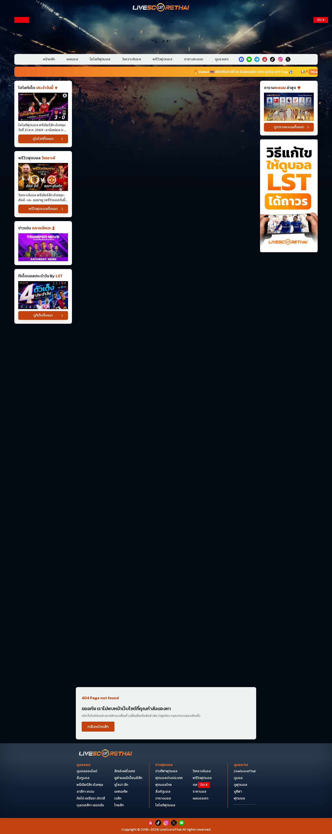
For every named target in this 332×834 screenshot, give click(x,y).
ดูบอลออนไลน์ (87, 771)
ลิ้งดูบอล (83, 777)
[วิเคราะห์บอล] (43, 295)
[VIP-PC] (166, 34)
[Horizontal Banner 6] (166, 288)
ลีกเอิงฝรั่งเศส (124, 771)
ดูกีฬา (238, 791)
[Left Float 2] (21, 97)
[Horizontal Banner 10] (166, 439)
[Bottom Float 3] (166, 806)
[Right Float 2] (321, 97)
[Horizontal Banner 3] (166, 174)
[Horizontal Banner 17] (166, 666)
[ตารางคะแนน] (289, 107)
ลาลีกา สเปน (85, 791)
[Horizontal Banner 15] (166, 590)
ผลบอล (72, 59)
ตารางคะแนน (193, 59)
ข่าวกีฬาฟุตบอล (166, 771)
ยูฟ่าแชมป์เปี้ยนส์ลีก (128, 777)
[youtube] (265, 59)
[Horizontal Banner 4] (166, 212)
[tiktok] (272, 59)
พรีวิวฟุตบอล (162, 59)
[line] (249, 59)
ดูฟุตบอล (240, 784)
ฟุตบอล (239, 798)
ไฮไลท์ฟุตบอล (100, 59)
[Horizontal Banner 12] (166, 477)
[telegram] (257, 59)
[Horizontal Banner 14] (166, 552)
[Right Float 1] (321, 48)
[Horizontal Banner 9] (166, 401)
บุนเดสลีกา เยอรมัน (90, 805)
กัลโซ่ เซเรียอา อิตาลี (91, 798)
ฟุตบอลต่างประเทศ (169, 777)
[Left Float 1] (21, 48)
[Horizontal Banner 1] (166, 99)
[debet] (166, 794)
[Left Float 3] (21, 147)
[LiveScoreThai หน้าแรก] (106, 754)
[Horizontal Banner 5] (166, 250)
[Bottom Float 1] (166, 823)
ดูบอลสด (222, 59)
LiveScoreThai (244, 771)
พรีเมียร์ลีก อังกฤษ (90, 784)
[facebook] (241, 59)
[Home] (161, 8)
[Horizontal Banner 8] (166, 363)
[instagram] (280, 59)
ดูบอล (238, 777)
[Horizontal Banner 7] (166, 326)
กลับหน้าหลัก (98, 726)
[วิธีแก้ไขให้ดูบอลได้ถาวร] (289, 195)
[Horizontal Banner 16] (166, 628)
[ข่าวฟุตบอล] (43, 247)
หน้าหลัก (49, 59)
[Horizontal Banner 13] (166, 515)
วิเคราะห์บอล (131, 59)
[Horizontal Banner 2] (166, 136)
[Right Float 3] (321, 147)
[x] (288, 59)
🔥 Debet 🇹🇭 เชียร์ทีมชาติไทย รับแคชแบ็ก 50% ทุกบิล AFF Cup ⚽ (202, 71)
